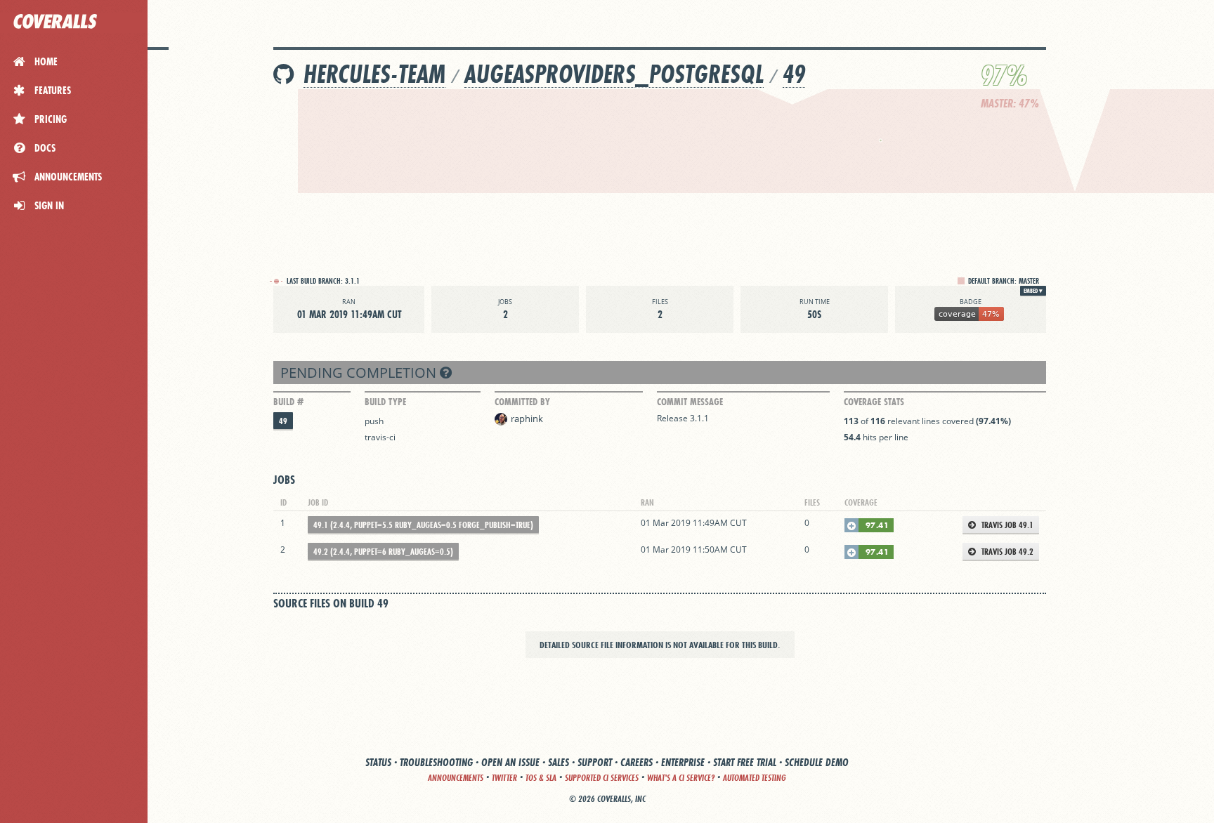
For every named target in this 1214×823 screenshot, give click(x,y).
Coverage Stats (874, 402)
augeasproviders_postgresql (614, 74)
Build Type (385, 402)
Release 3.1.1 (683, 418)
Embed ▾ (1033, 291)
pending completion (360, 372)
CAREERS (636, 762)
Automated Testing (754, 778)
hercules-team (374, 74)
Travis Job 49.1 (1006, 525)
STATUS (378, 762)
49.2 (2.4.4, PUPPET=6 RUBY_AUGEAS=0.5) (383, 552)
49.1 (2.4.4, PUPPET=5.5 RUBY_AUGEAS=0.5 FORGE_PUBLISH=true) (423, 525)
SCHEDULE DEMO (817, 762)
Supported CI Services (602, 778)
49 (794, 74)
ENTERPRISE (683, 762)
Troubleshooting (436, 762)
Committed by (522, 402)
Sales (558, 762)
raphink (527, 418)
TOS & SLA (541, 778)
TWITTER (504, 778)
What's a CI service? (680, 778)
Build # (288, 402)
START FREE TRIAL (744, 762)
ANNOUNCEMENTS (455, 778)
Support (594, 762)
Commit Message (690, 402)
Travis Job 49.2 (1006, 552)
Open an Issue (510, 762)
